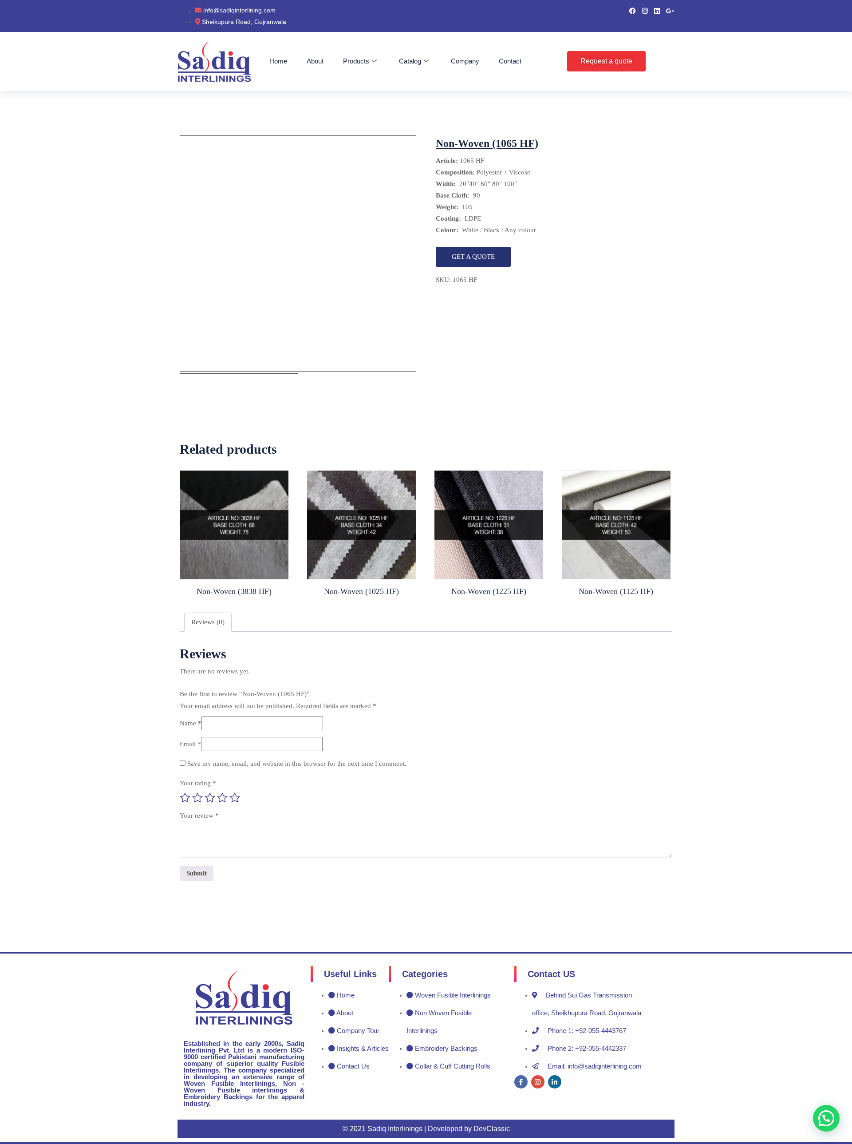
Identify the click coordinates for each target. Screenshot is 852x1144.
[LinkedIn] (657, 10)
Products (356, 61)
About (315, 61)
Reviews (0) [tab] (208, 621)
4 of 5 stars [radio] (222, 797)
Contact (510, 61)
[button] (826, 1118)
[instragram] (645, 10)
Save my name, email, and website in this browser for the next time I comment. (296, 763)
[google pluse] (670, 10)
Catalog (410, 61)
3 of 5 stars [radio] (210, 797)
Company (465, 61)
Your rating (198, 783)
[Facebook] (632, 10)
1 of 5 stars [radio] (185, 797)
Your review (199, 815)
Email (190, 744)
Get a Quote (473, 256)
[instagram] (537, 1082)
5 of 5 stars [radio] (234, 797)
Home (278, 61)
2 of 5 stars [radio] (197, 797)
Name (190, 723)
